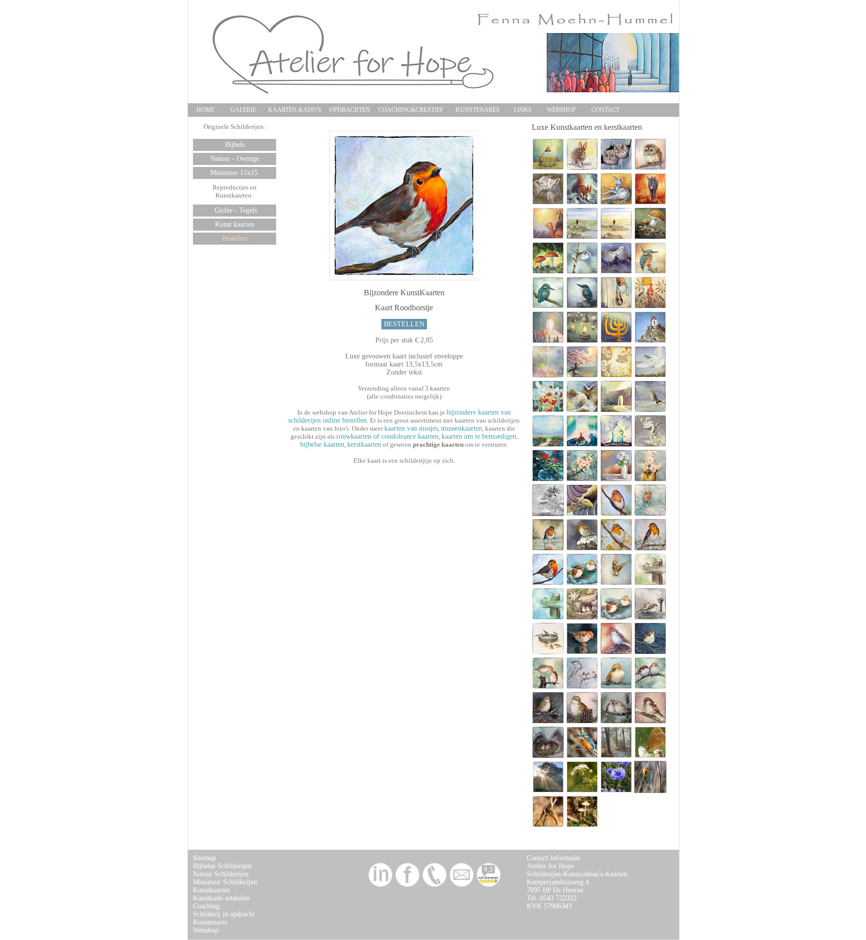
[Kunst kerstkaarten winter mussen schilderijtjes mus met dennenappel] (582, 721)
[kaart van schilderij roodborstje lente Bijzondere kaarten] (616, 514)
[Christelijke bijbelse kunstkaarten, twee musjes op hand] (616, 618)
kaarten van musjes (411, 428)
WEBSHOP (561, 109)
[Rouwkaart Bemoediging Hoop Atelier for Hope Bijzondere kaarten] (548, 791)
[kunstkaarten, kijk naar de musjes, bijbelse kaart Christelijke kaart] (650, 583)
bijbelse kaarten (322, 444)
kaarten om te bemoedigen (479, 436)
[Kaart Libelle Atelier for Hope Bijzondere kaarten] (548, 825)
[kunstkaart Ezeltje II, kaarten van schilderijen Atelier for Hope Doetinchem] (650, 203)
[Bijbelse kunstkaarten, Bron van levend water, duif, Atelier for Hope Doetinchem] (582, 410)
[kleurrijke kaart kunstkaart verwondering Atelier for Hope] (650, 306)
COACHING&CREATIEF (411, 109)
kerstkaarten (364, 444)
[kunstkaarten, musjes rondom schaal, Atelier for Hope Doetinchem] (548, 652)
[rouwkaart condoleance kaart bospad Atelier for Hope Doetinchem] (616, 756)
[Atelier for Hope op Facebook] (407, 885)
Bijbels (235, 144)
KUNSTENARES (478, 109)
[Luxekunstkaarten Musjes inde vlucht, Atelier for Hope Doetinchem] (616, 583)
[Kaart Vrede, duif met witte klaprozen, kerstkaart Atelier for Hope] (616, 376)
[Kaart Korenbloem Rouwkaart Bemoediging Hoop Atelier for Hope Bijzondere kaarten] (616, 791)
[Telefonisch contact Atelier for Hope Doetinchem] (434, 885)
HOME (205, 109)
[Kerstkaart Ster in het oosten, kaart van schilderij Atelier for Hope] (548, 237)
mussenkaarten (461, 428)
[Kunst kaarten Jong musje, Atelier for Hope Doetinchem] (616, 687)
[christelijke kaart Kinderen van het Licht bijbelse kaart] (548, 341)
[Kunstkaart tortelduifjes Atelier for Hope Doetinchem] (616, 272)
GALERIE (243, 109)
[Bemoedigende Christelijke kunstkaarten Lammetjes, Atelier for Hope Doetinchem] (548, 203)
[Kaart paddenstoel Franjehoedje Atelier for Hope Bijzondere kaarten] (582, 825)
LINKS (523, 109)
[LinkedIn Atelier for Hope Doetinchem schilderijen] (380, 885)
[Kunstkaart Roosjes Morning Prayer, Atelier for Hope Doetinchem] (650, 479)
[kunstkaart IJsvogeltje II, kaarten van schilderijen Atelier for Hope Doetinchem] (548, 306)
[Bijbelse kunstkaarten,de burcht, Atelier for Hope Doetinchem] (616, 410)
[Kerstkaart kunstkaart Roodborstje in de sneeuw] (582, 548)
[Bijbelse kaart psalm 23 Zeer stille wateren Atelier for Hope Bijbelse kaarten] (616, 237)
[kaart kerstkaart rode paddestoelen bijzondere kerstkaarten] (548, 272)
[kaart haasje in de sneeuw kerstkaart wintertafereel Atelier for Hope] (582, 168)
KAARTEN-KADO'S (294, 109)
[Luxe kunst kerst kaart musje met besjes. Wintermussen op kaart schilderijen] (548, 721)
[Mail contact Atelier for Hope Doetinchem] (461, 885)
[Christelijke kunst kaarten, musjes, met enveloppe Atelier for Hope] (548, 618)
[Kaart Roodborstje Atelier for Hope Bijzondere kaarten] (650, 791)
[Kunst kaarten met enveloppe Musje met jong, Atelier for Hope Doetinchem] (548, 687)
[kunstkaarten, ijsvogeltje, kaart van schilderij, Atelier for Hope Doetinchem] (582, 306)
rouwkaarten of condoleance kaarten (387, 436)
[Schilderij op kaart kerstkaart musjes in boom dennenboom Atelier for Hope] (616, 721)
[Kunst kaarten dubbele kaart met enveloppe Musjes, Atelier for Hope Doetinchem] (582, 687)
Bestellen (235, 238)
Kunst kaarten (234, 224)
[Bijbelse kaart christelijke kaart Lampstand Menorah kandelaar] (616, 341)
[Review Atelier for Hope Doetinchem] (488, 885)
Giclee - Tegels (234, 210)
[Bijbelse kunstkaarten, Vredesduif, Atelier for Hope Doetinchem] (650, 376)
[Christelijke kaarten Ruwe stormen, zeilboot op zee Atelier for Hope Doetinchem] (650, 410)
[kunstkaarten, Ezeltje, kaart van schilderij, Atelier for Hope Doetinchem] (616, 203)
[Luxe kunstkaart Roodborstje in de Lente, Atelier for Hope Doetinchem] (616, 548)
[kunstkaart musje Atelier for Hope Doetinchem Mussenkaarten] (582, 652)
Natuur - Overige (234, 158)
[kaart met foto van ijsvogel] (582, 756)
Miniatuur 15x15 (235, 172)
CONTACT (605, 109)
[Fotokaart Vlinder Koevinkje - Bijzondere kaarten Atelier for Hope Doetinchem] (650, 756)
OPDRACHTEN (349, 109)
